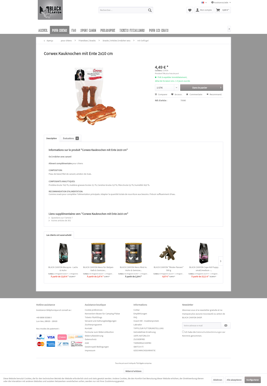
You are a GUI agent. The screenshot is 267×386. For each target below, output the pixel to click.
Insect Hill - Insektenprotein (146, 320)
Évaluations (70, 138)
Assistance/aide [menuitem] (221, 2)
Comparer (162, 94)
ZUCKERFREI (139, 339)
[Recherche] (150, 10)
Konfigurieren (252, 379)
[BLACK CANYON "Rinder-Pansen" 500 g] (168, 253)
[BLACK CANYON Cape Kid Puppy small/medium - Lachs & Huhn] (204, 253)
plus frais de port (172, 73)
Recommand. (215, 94)
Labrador (138, 324)
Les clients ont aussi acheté (58, 235)
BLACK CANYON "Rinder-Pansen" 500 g (169, 269)
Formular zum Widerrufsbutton (99, 332)
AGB (87, 343)
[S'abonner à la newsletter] (226, 325)
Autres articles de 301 (61, 220)
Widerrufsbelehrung (94, 335)
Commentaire (196, 94)
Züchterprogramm (93, 324)
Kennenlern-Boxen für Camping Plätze (102, 313)
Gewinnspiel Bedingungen (97, 346)
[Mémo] (189, 10)
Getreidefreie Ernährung (145, 332)
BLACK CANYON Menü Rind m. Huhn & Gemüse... (133, 269)
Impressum (90, 350)
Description (51, 138)
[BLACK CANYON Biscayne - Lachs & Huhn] (63, 253)
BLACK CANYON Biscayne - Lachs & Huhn (63, 269)
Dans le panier (199, 87)
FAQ (135, 317)
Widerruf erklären (133, 371)
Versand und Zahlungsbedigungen (101, 320)
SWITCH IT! (139, 346)
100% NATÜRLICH (142, 335)
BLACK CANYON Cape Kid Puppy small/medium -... (203, 269)
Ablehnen (217, 379)
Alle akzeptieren (234, 379)
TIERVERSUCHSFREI (142, 343)
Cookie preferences (93, 309)
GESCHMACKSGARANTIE (144, 350)
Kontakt (88, 328)
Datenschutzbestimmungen (209, 332)
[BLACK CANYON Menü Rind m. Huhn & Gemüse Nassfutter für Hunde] (133, 253)
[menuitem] (126, 11)
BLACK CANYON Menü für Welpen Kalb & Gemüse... (98, 269)
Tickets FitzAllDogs (93, 317)
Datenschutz (90, 339)
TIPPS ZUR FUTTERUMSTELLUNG (149, 328)
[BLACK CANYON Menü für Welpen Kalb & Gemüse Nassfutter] (98, 253)
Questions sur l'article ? (62, 217)
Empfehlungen (140, 313)
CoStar (137, 309)
